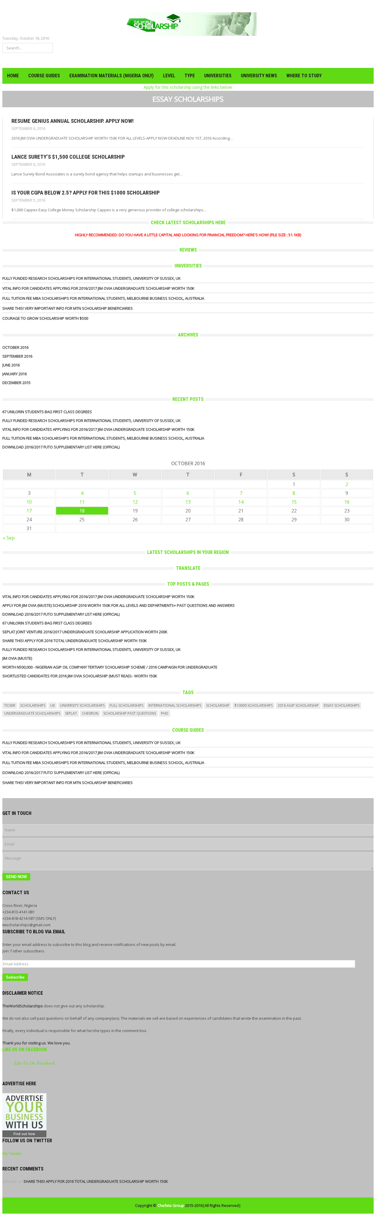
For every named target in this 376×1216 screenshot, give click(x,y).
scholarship (217, 705)
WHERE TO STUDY (304, 75)
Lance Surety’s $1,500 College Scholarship (68, 156)
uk (52, 705)
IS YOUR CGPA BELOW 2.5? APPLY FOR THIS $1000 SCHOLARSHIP (85, 192)
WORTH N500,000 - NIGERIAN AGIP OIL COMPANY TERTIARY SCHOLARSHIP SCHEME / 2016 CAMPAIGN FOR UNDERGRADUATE (109, 667)
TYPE (189, 75)
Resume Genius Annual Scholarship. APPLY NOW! (72, 121)
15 (294, 502)
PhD (164, 713)
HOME (13, 75)
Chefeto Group (170, 1205)
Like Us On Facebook (24, 1049)
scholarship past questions (129, 713)
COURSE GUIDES (44, 75)
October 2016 (15, 347)
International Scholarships (174, 705)
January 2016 (14, 373)
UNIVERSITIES (217, 75)
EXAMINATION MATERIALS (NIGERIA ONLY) (111, 75)
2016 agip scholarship (298, 705)
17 (29, 510)
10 (29, 502)
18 (82, 510)
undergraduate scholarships (32, 713)
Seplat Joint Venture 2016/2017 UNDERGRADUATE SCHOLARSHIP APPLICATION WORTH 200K (84, 631)
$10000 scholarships (253, 705)
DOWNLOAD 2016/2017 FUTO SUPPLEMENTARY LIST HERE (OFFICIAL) (61, 447)
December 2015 (16, 382)
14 (241, 502)
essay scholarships (341, 705)
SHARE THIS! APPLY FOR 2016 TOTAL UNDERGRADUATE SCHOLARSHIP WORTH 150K (74, 640)
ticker (9, 705)
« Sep (9, 538)
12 (135, 502)
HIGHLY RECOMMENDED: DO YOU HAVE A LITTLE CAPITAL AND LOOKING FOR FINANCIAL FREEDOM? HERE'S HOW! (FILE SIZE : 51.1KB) (188, 234)
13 (188, 502)
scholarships (32, 705)
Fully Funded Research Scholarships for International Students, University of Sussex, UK (91, 278)
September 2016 (17, 356)
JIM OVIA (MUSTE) (17, 658)
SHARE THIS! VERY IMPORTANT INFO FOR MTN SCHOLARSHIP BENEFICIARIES (67, 308)
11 (82, 502)
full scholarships (126, 705)
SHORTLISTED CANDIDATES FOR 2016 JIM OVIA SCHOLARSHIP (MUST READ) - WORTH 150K (79, 676)
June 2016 (11, 365)
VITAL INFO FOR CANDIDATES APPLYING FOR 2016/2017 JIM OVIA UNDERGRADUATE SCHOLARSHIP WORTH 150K (98, 288)
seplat (71, 713)
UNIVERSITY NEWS (259, 75)
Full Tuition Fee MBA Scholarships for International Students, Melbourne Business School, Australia (103, 298)
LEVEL (169, 75)
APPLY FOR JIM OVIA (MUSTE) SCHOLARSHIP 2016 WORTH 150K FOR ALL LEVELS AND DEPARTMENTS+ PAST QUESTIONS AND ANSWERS (118, 605)
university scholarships (82, 705)
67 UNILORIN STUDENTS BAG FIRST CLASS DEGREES (47, 411)
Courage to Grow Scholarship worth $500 (45, 318)
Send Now (16, 877)
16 (347, 502)
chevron (90, 713)
